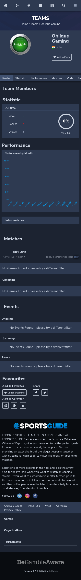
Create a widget (13, 506)
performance (39, 78)
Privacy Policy (12, 510)
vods (70, 78)
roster (6, 78)
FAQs (48, 506)
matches (57, 78)
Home (24, 24)
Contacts (61, 506)
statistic (20, 78)
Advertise (34, 506)
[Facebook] (36, 392)
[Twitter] (44, 392)
